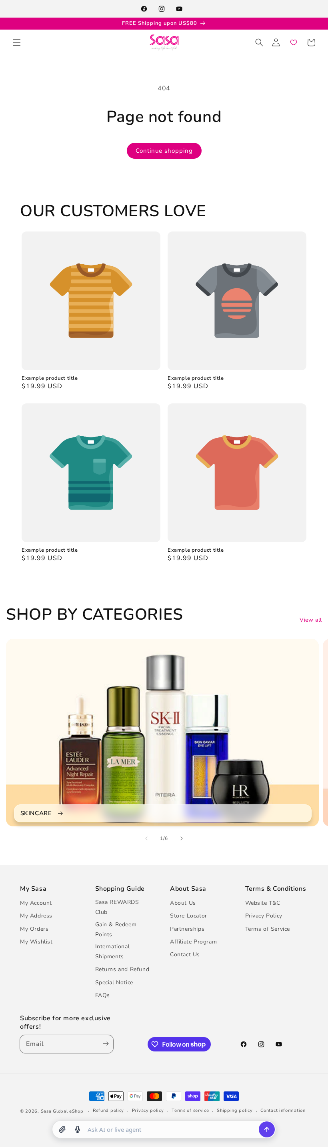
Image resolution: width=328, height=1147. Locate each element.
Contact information (282, 1110)
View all (311, 620)
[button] (17, 42)
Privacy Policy (263, 916)
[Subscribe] (104, 1044)
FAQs (102, 995)
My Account (36, 903)
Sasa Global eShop (62, 1111)
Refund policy (108, 1110)
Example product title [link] (50, 378)
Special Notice (114, 982)
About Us (183, 903)
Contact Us (185, 954)
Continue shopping (164, 151)
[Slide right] (181, 838)
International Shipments (112, 951)
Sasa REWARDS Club (117, 907)
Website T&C (263, 903)
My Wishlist (36, 942)
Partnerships (187, 929)
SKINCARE (36, 813)
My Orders (34, 929)
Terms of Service (267, 929)
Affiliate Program (193, 942)
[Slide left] (146, 838)
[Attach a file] (62, 1129)
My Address (36, 916)
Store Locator (188, 916)
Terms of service (190, 1110)
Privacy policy (148, 1110)
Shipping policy (235, 1110)
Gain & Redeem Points (116, 929)
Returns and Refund (122, 969)
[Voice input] (77, 1129)
